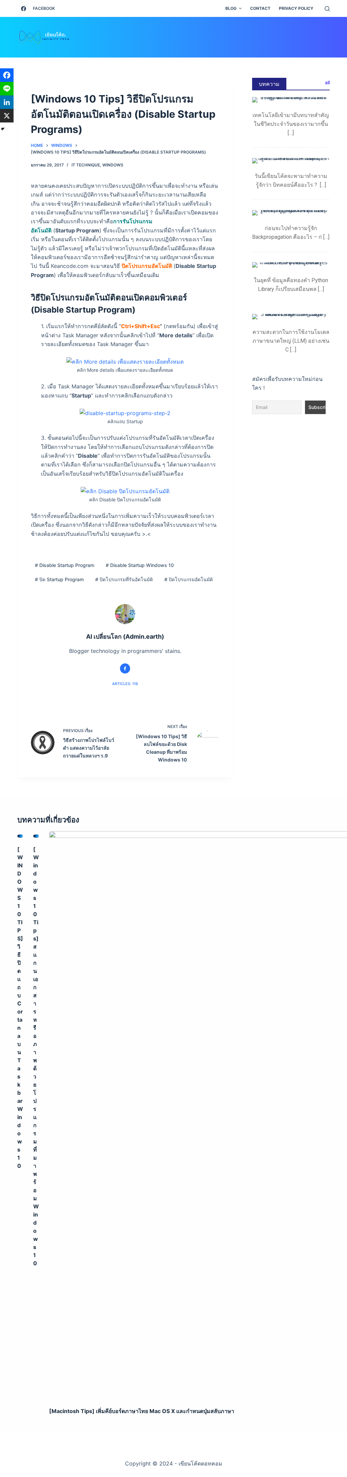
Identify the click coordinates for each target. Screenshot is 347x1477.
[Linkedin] (7, 102)
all (327, 82)
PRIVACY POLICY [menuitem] (296, 8)
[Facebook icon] (125, 668)
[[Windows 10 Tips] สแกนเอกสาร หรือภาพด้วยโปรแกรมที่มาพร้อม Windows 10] (36, 836)
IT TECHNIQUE (86, 164)
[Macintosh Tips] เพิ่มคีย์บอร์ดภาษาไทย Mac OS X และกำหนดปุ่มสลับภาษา (141, 1411)
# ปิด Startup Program (59, 579)
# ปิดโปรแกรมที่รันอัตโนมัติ (124, 579)
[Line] (7, 88)
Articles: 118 (125, 683)
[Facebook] (7, 75)
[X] (7, 115)
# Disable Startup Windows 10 (140, 565)
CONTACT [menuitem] (260, 8)
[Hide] (2, 129)
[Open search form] (327, 8)
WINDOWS (112, 164)
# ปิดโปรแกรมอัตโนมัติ (188, 579)
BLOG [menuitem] (231, 8)
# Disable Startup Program (64, 565)
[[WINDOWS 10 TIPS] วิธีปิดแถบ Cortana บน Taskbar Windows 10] (20, 836)
